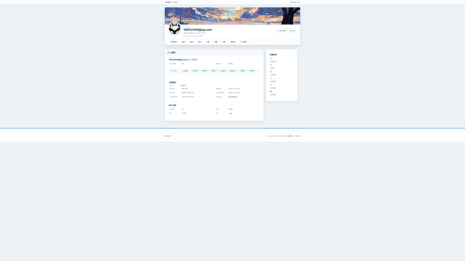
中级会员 (183, 85)
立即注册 (293, 2)
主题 (215, 42)
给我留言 (273, 81)
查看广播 (273, 61)
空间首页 (173, 42)
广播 (207, 42)
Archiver (270, 136)
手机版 (277, 136)
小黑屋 (283, 136)
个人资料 (243, 42)
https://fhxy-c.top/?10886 (194, 36)
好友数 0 (186, 71)
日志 (199, 42)
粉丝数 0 (204, 71)
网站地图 (297, 136)
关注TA (272, 68)
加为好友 (273, 75)
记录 (191, 42)
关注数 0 (195, 71)
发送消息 (283, 31)
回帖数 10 (233, 71)
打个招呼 (273, 88)
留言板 (232, 42)
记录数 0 (214, 71)
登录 (298, 2)
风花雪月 (168, 2)
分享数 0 (252, 71)
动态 (183, 42)
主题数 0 (242, 71)
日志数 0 (223, 71)
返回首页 (175, 2)
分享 (293, 31)
